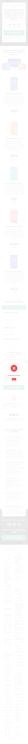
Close (14, 379)
